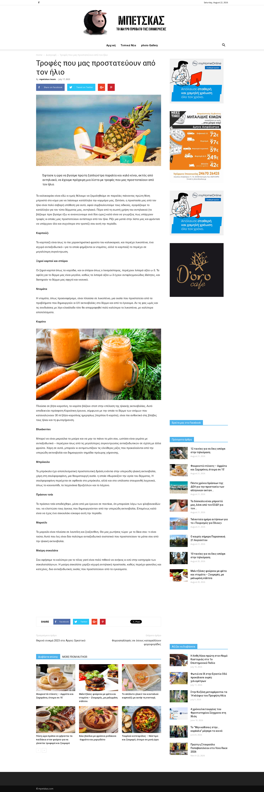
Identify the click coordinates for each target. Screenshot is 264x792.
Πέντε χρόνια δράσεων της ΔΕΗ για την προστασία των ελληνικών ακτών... (207, 487)
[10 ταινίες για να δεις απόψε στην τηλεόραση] (179, 558)
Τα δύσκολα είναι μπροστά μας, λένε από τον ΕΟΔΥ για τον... (207, 505)
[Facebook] (38, 2)
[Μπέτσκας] (132, 23)
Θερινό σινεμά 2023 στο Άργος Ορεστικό (60, 640)
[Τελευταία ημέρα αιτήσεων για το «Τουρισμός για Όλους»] (179, 524)
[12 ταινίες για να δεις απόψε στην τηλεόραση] (179, 453)
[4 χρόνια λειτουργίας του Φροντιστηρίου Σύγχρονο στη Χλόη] (179, 713)
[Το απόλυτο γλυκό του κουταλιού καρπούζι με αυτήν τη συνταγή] (141, 677)
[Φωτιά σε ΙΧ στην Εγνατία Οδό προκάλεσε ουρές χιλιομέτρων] (179, 678)
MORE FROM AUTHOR (74, 656)
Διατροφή (51, 54)
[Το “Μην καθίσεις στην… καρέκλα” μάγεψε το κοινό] (179, 731)
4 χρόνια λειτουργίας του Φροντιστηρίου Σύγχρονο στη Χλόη (208, 713)
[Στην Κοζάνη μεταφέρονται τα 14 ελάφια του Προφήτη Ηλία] (179, 696)
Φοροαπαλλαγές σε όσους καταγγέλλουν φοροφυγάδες (136, 642)
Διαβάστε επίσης (48, 656)
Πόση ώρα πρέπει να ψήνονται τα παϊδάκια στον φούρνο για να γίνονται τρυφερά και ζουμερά (54, 739)
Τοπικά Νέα (128, 45)
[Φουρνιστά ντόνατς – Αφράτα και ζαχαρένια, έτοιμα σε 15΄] (55, 677)
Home (39, 54)
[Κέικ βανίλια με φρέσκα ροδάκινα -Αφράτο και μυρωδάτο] (98, 719)
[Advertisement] (98, 593)
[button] (223, 45)
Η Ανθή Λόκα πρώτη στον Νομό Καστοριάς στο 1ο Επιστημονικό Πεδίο (209, 659)
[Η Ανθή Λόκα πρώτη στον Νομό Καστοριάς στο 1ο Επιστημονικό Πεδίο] (179, 660)
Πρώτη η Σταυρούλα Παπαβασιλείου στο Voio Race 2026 (209, 748)
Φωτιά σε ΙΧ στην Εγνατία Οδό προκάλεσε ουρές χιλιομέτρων (209, 677)
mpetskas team (47, 79)
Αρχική (111, 45)
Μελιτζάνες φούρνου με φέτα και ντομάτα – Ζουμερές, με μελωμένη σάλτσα (98, 698)
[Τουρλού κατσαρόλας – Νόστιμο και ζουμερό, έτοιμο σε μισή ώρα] (141, 719)
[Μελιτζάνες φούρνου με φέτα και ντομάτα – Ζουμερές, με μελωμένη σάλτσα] (98, 677)
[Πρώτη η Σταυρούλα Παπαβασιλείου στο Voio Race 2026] (179, 749)
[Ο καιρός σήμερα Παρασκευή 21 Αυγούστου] (179, 541)
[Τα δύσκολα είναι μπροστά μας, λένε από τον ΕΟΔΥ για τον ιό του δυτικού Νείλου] (179, 505)
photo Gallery (149, 45)
